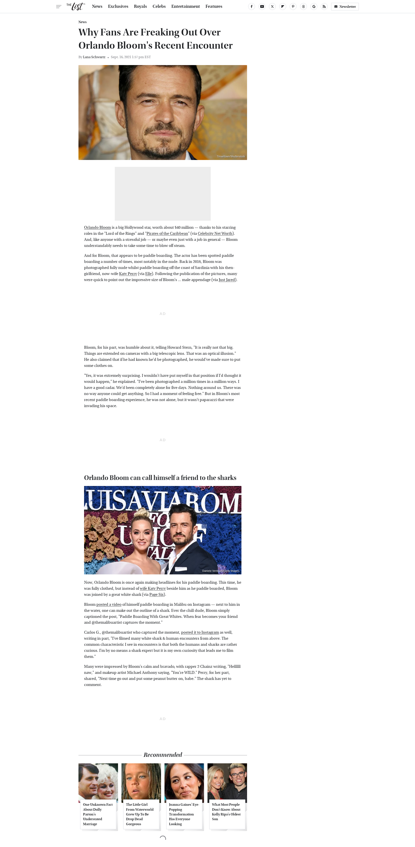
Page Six (156, 594)
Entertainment (185, 6)
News (97, 6)
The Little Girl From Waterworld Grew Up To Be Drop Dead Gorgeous (139, 814)
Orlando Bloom (97, 227)
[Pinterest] (293, 6)
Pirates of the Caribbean (167, 233)
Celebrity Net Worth (215, 233)
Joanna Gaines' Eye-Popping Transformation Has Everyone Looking (184, 814)
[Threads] (303, 6)
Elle (148, 274)
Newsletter (348, 7)
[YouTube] (262, 6)
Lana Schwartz (94, 57)
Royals (140, 6)
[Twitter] (272, 6)
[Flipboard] (282, 6)
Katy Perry (128, 274)
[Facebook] (251, 6)
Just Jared (227, 280)
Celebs (159, 6)
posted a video (108, 604)
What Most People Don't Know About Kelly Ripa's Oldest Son (226, 811)
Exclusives (118, 6)
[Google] (313, 6)
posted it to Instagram (200, 632)
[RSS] (324, 6)
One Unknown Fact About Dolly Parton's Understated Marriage (98, 814)
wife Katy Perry (153, 588)
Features (214, 6)
